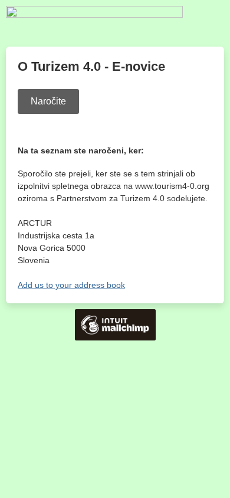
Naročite (48, 101)
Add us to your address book (71, 285)
